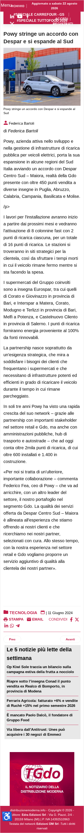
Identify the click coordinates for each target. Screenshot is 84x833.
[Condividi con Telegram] (18, 625)
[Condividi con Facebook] (71, 619)
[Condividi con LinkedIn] (6, 625)
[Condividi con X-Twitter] (77, 619)
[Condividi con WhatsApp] (12, 625)
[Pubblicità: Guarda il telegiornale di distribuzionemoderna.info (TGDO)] (42, 779)
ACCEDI (61, 19)
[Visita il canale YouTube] (19, 16)
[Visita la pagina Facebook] (27, 16)
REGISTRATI (63, 24)
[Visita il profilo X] (12, 24)
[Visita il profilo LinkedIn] (12, 16)
